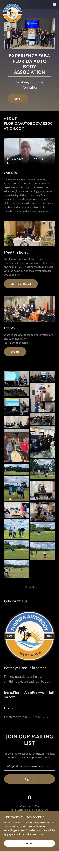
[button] (54, 4)
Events (15, 351)
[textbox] (29, 766)
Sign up (29, 779)
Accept (29, 843)
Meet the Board (20, 283)
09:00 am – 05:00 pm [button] (33, 716)
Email (17, 98)
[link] (12, 4)
